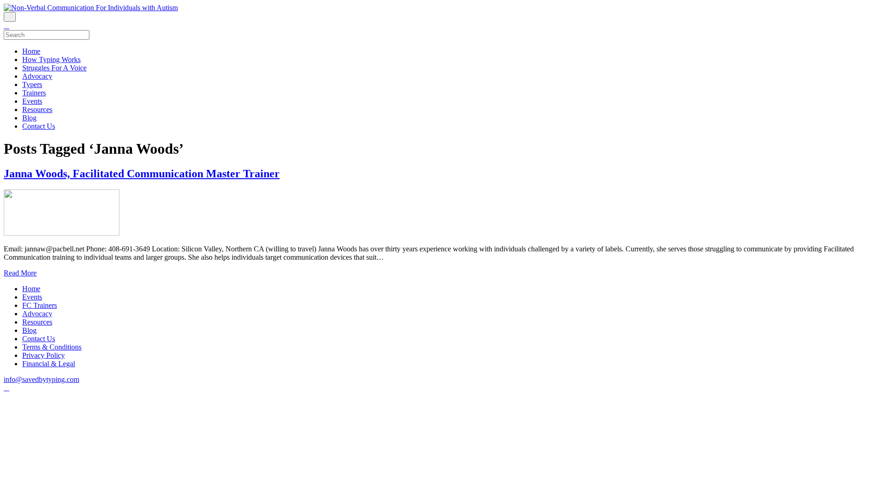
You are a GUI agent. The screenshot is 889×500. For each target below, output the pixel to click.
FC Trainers (39, 305)
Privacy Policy (43, 355)
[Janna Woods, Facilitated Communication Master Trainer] (61, 233)
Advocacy (37, 76)
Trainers (34, 93)
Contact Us (38, 126)
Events (32, 101)
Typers (32, 84)
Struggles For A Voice (54, 68)
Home (31, 51)
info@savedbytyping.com (41, 379)
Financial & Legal (48, 364)
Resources (37, 109)
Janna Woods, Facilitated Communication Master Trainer (142, 174)
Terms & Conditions (51, 347)
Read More (20, 273)
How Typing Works (51, 59)
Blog (29, 118)
